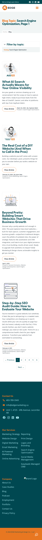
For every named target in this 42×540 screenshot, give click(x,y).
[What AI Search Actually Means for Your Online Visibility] (10, 69)
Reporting (25, 434)
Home (5, 32)
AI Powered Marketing (7, 453)
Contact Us (7, 508)
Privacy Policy (8, 513)
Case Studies (8, 487)
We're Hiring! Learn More (10, 2)
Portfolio (6, 504)
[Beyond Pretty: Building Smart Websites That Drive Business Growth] (10, 200)
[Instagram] (32, 2)
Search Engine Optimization (27, 451)
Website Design (9, 438)
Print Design (27, 438)
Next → (21, 367)
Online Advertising (10, 458)
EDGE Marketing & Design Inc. (21, 532)
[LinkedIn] (35, 2)
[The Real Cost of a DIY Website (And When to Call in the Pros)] (10, 133)
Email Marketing (9, 447)
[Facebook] (30, 2)
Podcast (6, 495)
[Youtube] (39, 2)
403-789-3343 (12, 400)
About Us (6, 482)
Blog (4, 491)
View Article (9, 108)
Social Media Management (27, 458)
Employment (8, 500)
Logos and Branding (26, 444)
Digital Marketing (10, 442)
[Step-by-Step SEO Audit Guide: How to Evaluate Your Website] (10, 291)
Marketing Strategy (11, 434)
